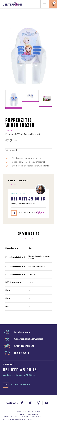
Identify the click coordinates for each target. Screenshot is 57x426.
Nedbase (34, 414)
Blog (30, 419)
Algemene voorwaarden (14, 419)
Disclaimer (36, 417)
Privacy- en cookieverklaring (16, 417)
